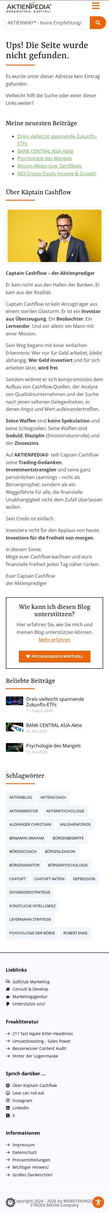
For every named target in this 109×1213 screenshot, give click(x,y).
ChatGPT (17, 878)
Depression (84, 878)
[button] (10, 1202)
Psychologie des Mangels (44, 158)
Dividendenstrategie (29, 892)
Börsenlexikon (60, 851)
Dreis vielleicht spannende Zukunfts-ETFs (55, 702)
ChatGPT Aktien (49, 878)
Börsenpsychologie (68, 865)
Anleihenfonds (75, 824)
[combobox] (46, 22)
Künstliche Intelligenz (32, 905)
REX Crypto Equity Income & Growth (56, 173)
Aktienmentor (23, 811)
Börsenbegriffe (68, 838)
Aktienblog (20, 797)
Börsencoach (23, 851)
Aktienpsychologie (65, 811)
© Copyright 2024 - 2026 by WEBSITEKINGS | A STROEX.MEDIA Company (54, 1203)
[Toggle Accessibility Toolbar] (98, 1202)
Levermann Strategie (30, 919)
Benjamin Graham (26, 838)
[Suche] (98, 22)
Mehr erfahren (55, 639)
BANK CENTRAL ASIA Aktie (45, 151)
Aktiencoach (53, 797)
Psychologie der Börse (32, 933)
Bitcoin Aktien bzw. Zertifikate (49, 166)
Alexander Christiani (30, 824)
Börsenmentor (24, 865)
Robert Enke (75, 933)
